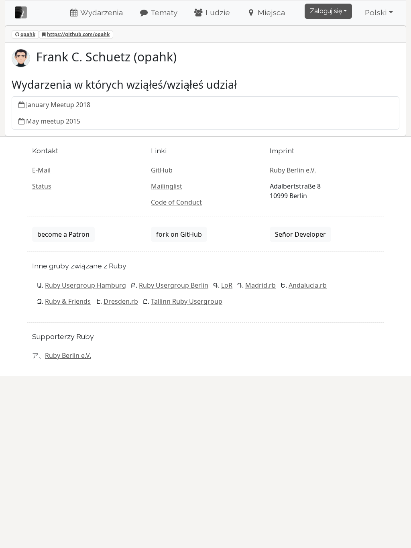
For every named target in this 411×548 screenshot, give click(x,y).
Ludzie (216, 12)
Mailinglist (166, 186)
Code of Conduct (176, 202)
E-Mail (41, 170)
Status (41, 186)
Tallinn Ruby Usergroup (186, 301)
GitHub (162, 170)
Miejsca (270, 12)
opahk (27, 34)
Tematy (163, 12)
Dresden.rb (121, 301)
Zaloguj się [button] (326, 11)
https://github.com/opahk (78, 34)
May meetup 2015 (53, 121)
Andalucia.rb (308, 285)
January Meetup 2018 (58, 104)
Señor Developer (300, 234)
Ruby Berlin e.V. (293, 170)
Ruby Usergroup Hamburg (85, 285)
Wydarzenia (101, 12)
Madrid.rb (260, 285)
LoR (226, 285)
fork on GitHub (179, 234)
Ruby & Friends (68, 301)
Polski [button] (376, 12)
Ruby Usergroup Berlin (173, 285)
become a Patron (63, 234)
